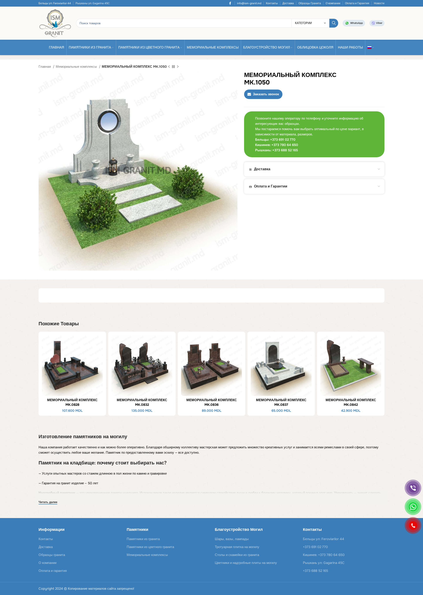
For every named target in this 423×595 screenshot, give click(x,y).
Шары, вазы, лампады (232, 539)
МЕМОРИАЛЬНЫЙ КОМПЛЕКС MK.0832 (142, 402)
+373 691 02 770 (315, 547)
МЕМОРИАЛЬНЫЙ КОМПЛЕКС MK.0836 (211, 402)
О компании (333, 3)
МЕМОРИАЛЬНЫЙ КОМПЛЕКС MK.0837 (281, 402)
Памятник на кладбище (66, 463)
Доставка (288, 3)
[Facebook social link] (230, 3)
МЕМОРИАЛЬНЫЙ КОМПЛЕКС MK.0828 (72, 402)
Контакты (272, 3)
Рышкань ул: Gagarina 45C (324, 563)
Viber (379, 22)
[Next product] (178, 67)
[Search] (333, 23)
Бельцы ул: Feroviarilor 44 (55, 3)
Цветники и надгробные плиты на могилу (246, 563)
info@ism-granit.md (249, 3)
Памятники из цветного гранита (150, 547)
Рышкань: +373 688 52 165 (276, 150)
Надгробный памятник (57, 493)
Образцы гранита (52, 555)
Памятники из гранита (143, 539)
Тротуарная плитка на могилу (237, 547)
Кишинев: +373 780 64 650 (324, 555)
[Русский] (370, 47)
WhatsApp (356, 22)
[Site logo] (55, 23)
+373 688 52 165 (315, 571)
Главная (45, 66)
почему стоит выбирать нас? (132, 463)
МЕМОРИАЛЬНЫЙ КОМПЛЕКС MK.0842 (351, 402)
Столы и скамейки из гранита (237, 555)
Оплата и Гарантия (357, 3)
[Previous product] (169, 67)
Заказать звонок (266, 94)
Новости (379, 3)
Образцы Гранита (310, 3)
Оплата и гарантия (53, 571)
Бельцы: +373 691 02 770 (275, 139)
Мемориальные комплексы (77, 66)
